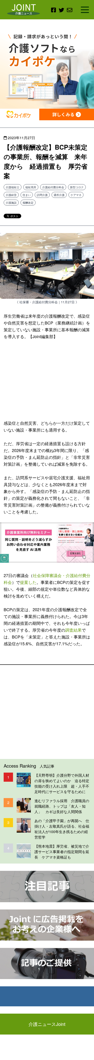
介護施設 (11, 202)
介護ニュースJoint (47, 1024)
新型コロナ (77, 187)
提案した (28, 582)
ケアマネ (75, 195)
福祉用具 (30, 187)
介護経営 (11, 195)
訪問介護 (42, 195)
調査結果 (73, 630)
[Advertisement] (47, 378)
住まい (27, 195)
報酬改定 (28, 202)
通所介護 (59, 195)
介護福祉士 (12, 187)
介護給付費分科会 (53, 187)
